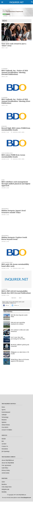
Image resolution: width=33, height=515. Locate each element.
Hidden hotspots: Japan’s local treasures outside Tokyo (13, 211)
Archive (4, 444)
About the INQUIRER (8, 463)
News (3, 407)
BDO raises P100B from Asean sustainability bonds (13, 156)
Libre (3, 482)
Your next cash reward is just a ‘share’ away (13, 45)
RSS (3, 441)
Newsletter (5, 449)
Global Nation (6, 425)
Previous (14, 297)
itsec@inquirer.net (26, 497)
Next (20, 297)
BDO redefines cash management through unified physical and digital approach (15, 184)
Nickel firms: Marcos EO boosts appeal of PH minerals (20, 360)
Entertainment (6, 412)
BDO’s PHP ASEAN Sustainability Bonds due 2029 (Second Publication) (16, 292)
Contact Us (5, 446)
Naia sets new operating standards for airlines (18, 323)
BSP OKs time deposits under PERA (19, 315)
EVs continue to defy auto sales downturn (20, 330)
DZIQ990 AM (5, 489)
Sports (3, 409)
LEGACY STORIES (7, 430)
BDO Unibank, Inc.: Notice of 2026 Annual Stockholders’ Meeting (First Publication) (15, 101)
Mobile (4, 439)
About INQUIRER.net (8, 460)
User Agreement (6, 465)
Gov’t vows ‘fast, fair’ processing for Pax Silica (18, 338)
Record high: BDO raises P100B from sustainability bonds (15, 129)
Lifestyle (4, 414)
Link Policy (5, 468)
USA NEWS (5, 427)
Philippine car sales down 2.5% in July (20, 352)
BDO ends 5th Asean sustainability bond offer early (15, 265)
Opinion (4, 422)
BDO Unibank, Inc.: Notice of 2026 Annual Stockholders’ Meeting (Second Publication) (14, 72)
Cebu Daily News (7, 487)
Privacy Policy (6, 470)
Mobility (4, 492)
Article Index (5, 473)
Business (4, 420)
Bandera (4, 484)
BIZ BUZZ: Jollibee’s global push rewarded (20, 345)
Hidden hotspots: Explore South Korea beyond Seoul (14, 238)
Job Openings (5, 451)
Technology (5, 417)
